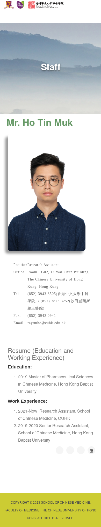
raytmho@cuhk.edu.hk (46, 323)
